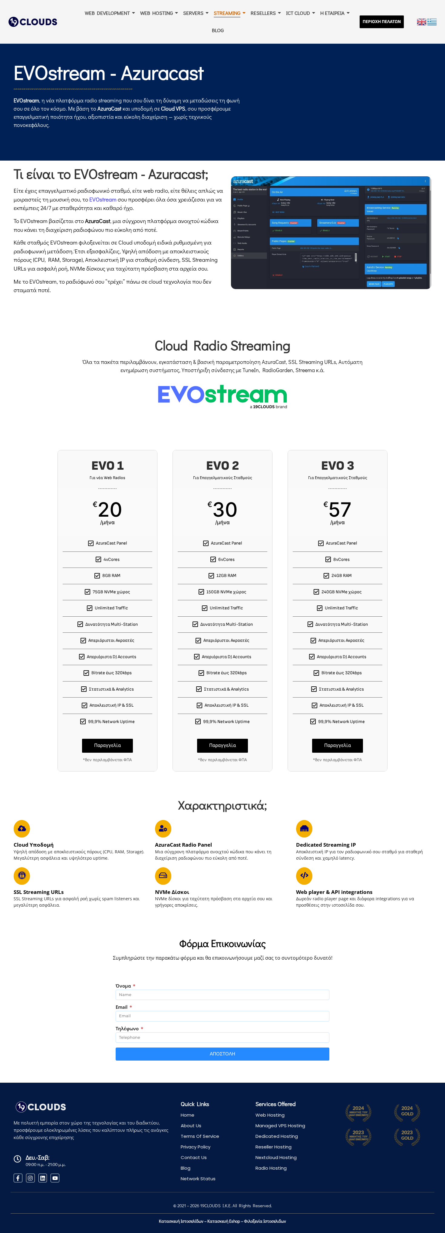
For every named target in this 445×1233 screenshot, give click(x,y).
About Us (191, 1125)
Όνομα (124, 986)
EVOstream (103, 199)
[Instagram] (30, 1178)
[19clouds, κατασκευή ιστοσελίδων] (32, 22)
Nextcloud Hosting (276, 1157)
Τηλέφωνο (128, 1028)
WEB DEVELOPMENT (107, 12)
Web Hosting (270, 1115)
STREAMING (227, 12)
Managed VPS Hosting (280, 1125)
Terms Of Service (200, 1136)
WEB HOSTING (156, 12)
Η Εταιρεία (332, 12)
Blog (218, 30)
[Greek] (432, 21)
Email (122, 1007)
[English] (422, 21)
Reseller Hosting (273, 1147)
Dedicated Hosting (276, 1136)
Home (187, 1115)
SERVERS (193, 12)
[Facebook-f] (18, 1178)
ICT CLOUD (298, 12)
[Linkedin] (42, 1178)
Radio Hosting (271, 1168)
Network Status (198, 1178)
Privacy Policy (195, 1147)
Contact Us (194, 1157)
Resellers (263, 12)
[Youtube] (55, 1178)
